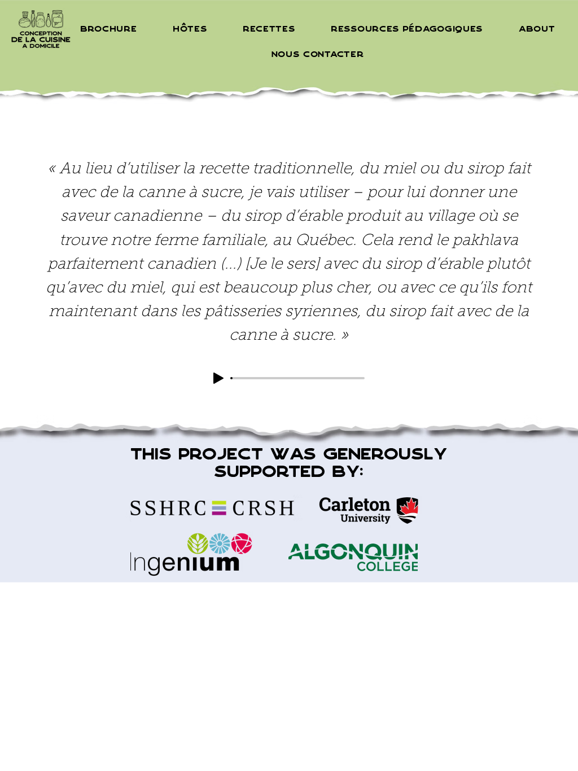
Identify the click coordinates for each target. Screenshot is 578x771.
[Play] (218, 378)
